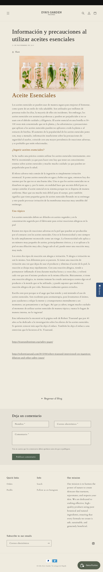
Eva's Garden (46, 566)
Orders (10, 484)
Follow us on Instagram (47, 490)
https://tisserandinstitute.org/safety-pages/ (32, 341)
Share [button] (17, 52)
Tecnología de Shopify (59, 566)
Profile (9, 490)
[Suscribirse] (48, 543)
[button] (8, 13)
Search (40, 484)
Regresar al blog (53, 398)
